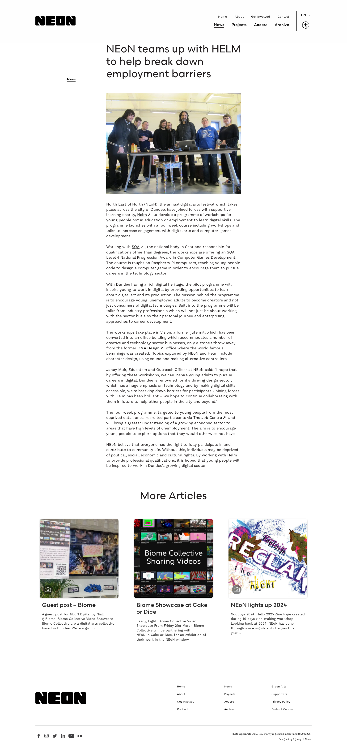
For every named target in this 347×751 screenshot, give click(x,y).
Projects (239, 24)
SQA (136, 247)
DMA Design (149, 348)
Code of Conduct (283, 709)
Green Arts (278, 686)
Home (222, 17)
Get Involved (260, 17)
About (239, 17)
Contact (283, 17)
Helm (142, 214)
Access (260, 24)
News (219, 24)
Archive (282, 24)
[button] (305, 25)
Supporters (279, 694)
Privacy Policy (280, 702)
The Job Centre (207, 417)
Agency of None (302, 739)
